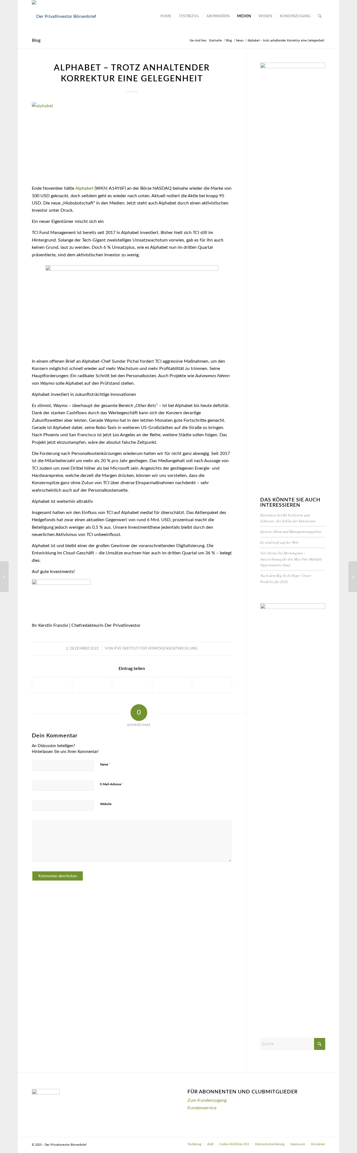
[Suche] (319, 16)
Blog (36, 40)
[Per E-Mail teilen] (212, 685)
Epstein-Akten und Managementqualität (290, 531)
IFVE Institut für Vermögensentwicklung (156, 648)
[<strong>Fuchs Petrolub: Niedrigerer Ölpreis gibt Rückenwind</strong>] (352, 576)
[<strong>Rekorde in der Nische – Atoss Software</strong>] (4, 576)
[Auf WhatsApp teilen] (132, 685)
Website (106, 804)
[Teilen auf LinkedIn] (172, 685)
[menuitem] (166, 16)
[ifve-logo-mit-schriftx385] (64, 16)
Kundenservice (201, 1108)
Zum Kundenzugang (206, 1100)
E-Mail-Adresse (112, 784)
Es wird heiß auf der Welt (279, 542)
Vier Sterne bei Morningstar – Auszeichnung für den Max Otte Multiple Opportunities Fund (291, 558)
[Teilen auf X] (92, 685)
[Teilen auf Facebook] (52, 685)
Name (105, 764)
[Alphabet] (132, 140)
